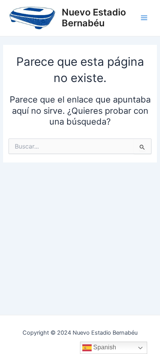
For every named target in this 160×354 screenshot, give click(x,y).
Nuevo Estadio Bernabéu (94, 18)
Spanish (104, 347)
